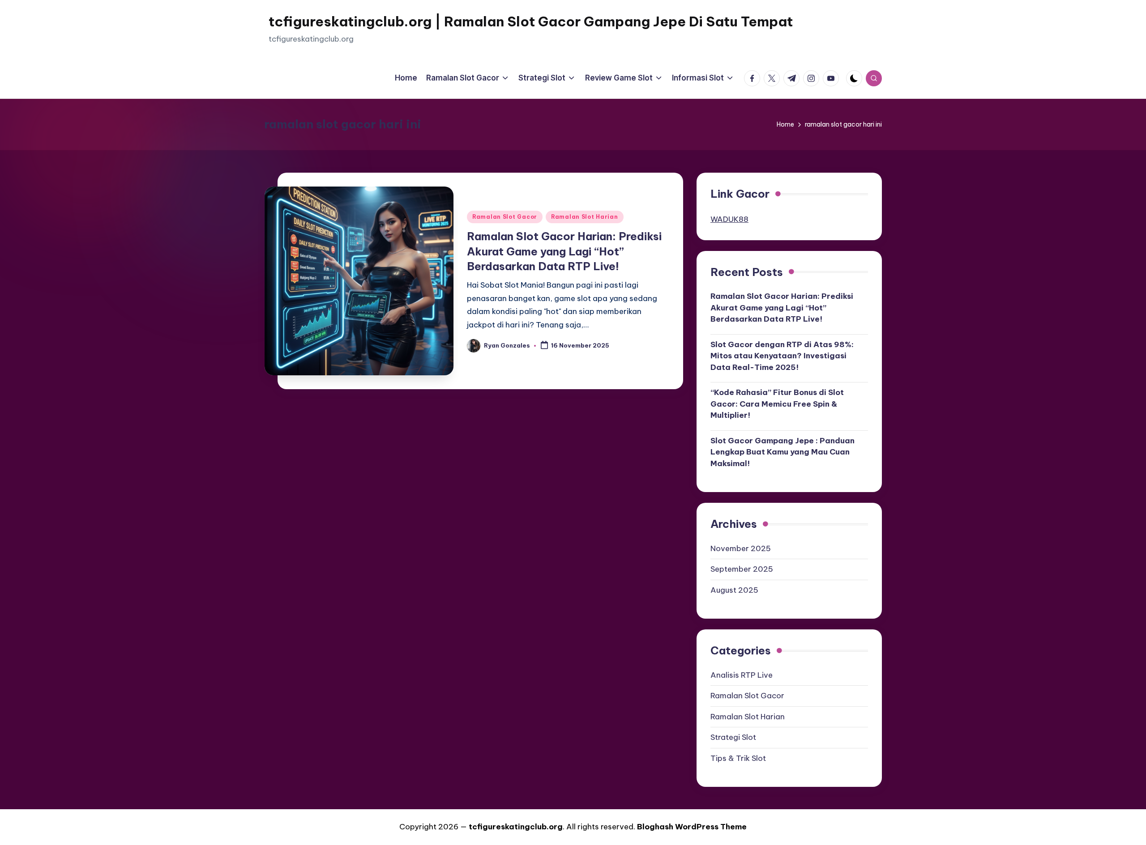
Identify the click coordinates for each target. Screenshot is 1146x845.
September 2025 (741, 569)
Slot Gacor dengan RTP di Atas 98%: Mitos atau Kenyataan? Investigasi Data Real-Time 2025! (782, 356)
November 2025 (740, 548)
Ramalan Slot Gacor (504, 216)
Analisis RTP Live (741, 675)
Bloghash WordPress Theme (692, 827)
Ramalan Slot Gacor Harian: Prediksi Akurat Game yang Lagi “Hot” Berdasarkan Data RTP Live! (564, 251)
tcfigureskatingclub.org (516, 827)
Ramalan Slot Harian (584, 216)
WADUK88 (729, 219)
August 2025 (734, 590)
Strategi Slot (733, 737)
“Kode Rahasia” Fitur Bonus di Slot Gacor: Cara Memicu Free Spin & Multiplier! (777, 403)
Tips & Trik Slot (738, 758)
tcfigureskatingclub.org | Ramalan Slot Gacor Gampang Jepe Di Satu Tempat (531, 21)
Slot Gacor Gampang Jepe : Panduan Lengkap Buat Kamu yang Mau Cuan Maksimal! (782, 452)
